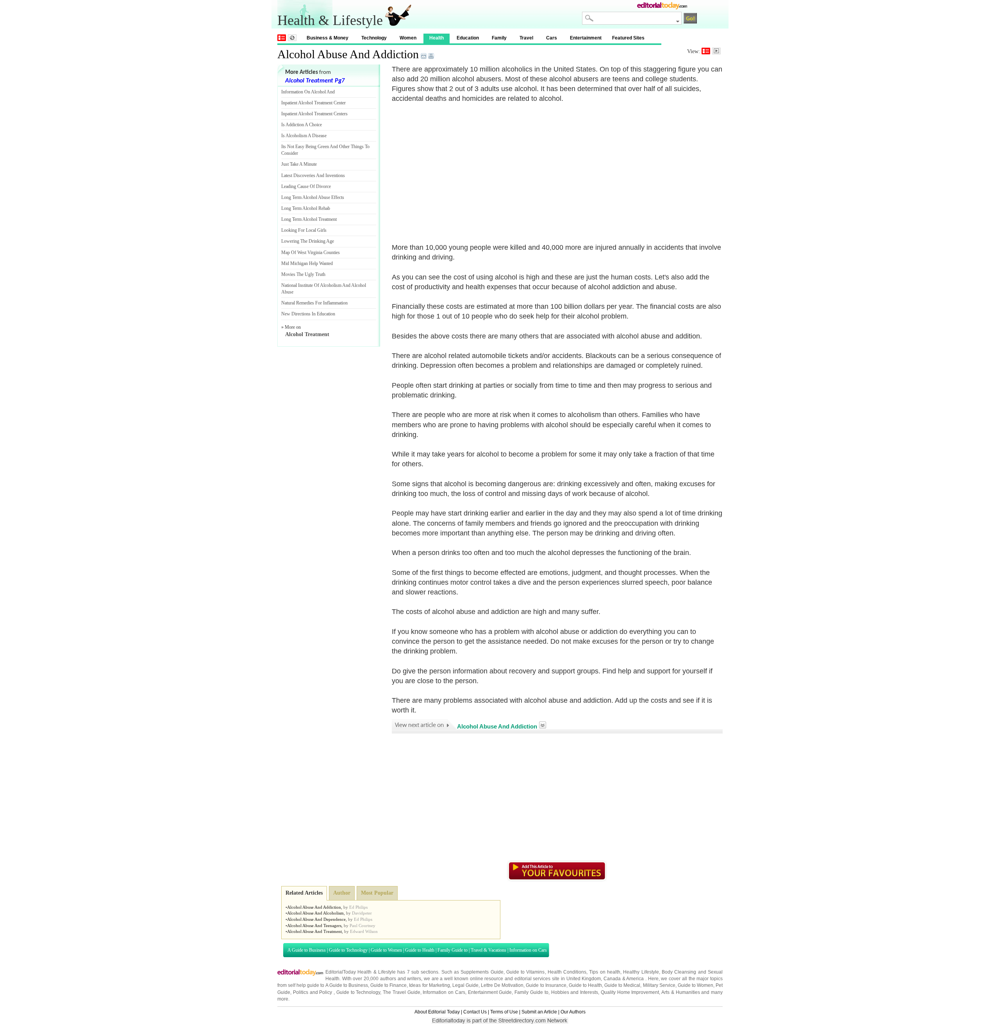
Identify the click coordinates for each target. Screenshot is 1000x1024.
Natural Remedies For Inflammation (314, 303)
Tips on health (604, 972)
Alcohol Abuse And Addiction (348, 54)
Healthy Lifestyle (641, 972)
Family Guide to (453, 950)
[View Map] (292, 37)
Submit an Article (539, 1012)
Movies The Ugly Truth (303, 274)
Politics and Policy (313, 992)
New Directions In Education (308, 314)
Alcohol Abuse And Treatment (314, 931)
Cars (551, 38)
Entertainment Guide (490, 992)
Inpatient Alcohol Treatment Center (313, 103)
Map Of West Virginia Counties (310, 252)
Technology (374, 38)
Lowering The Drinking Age (307, 241)
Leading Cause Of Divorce (306, 186)
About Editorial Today (437, 1012)
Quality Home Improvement (630, 992)
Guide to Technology (348, 950)
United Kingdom (583, 978)
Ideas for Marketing (429, 985)
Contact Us (475, 1012)
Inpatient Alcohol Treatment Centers (314, 113)
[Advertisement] (457, 168)
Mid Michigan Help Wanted (307, 263)
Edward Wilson (364, 931)
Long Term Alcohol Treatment (309, 219)
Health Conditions (567, 972)
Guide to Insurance (546, 985)
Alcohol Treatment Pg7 (315, 81)
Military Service (659, 985)
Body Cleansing (680, 972)
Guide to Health (419, 950)
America (635, 978)
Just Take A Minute (299, 164)
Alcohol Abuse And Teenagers (314, 925)
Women (408, 38)
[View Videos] (716, 51)
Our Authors (573, 1012)
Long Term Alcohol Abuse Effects (312, 197)
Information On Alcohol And (308, 92)
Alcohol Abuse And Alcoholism (315, 913)
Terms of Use (504, 1012)
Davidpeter (362, 913)
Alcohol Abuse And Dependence (316, 919)
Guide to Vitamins (525, 972)
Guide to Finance (388, 985)
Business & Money (327, 38)
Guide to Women (386, 950)
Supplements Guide (482, 972)
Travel (526, 38)
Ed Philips (358, 907)
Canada (612, 978)
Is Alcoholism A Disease (304, 135)
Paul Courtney (362, 925)
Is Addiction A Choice (301, 124)
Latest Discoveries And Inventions (313, 175)
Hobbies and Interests (574, 992)
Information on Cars (528, 950)
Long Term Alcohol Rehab (305, 208)
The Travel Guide (401, 992)
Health (436, 38)
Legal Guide (465, 985)
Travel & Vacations (488, 950)
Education (468, 38)
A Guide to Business (307, 950)
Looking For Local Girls (304, 230)
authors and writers (400, 978)
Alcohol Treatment (307, 334)
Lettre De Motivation (502, 985)
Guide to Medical (622, 985)
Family (499, 38)
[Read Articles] (706, 51)
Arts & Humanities (680, 992)
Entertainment (586, 38)
